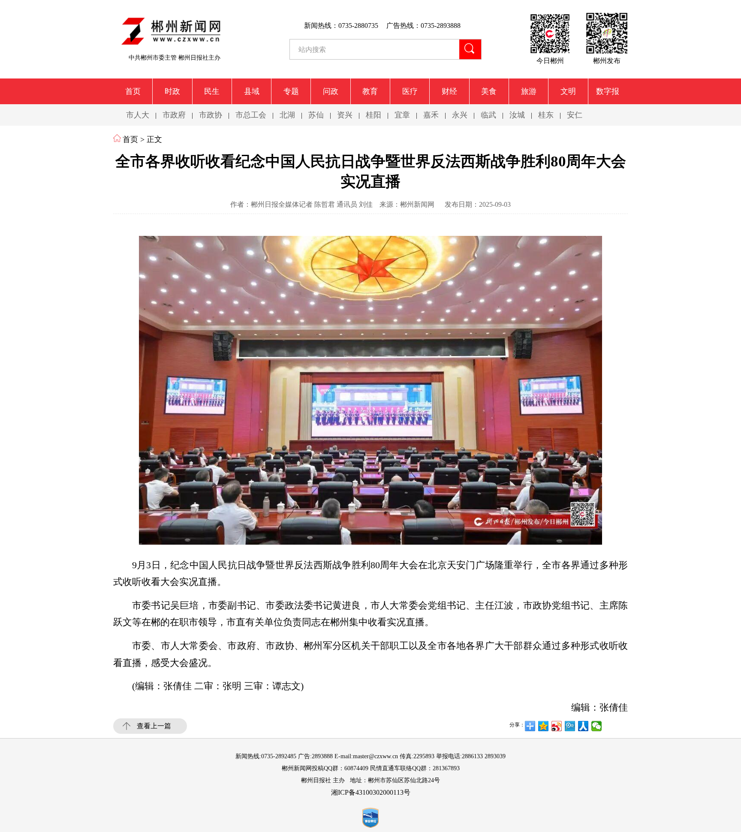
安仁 (574, 115)
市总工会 (250, 115)
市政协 (210, 115)
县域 (251, 91)
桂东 (546, 115)
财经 (449, 91)
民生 (212, 91)
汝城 (517, 115)
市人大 (137, 115)
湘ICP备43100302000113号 (370, 792)
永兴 (459, 115)
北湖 (287, 115)
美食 (489, 91)
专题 (291, 91)
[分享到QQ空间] (543, 726)
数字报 (607, 91)
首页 (133, 91)
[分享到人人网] (583, 726)
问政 (330, 91)
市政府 (174, 115)
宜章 (402, 115)
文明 (568, 91)
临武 (488, 115)
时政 (172, 91)
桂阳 (373, 115)
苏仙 (316, 115)
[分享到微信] (596, 726)
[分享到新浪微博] (556, 726)
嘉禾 (431, 115)
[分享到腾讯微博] (570, 726)
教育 (370, 91)
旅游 (528, 91)
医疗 (410, 91)
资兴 (344, 115)
